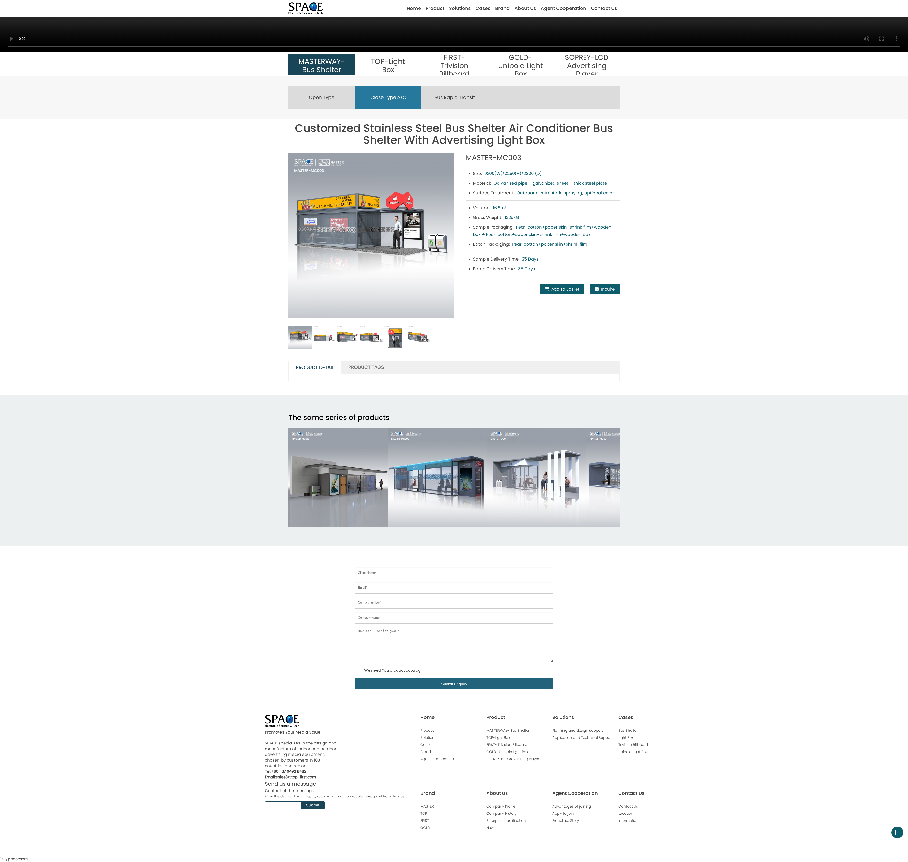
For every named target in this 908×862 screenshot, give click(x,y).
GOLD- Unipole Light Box (507, 751)
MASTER (427, 806)
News (491, 827)
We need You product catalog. (392, 670)
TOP (423, 813)
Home (414, 8)
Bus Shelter (627, 730)
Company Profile (500, 806)
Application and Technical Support (582, 737)
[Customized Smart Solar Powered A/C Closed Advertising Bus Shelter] (437, 477)
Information (628, 820)
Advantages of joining (571, 806)
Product (435, 8)
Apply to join (563, 813)
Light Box (625, 737)
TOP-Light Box (498, 737)
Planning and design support (577, 730)
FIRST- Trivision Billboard (506, 744)
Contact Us (604, 8)
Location (625, 813)
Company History (501, 813)
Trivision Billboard (633, 744)
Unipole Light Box (632, 751)
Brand (502, 8)
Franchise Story (565, 820)
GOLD (425, 827)
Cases (483, 8)
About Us (525, 8)
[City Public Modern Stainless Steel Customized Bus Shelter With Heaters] (536, 477)
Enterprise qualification (506, 820)
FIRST (424, 820)
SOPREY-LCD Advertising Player (512, 758)
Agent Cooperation (563, 8)
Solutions (460, 8)
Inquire (608, 289)
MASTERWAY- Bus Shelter (507, 730)
